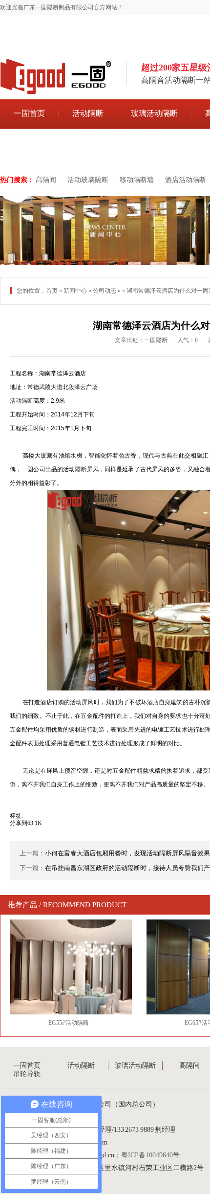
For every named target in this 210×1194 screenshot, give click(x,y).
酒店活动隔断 (185, 180)
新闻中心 (75, 290)
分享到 (18, 823)
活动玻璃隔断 (87, 180)
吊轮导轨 (29, 143)
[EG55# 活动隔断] (68, 966)
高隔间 (46, 180)
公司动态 (104, 290)
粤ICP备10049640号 (150, 1155)
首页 (52, 290)
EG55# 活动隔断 (68, 1022)
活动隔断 (88, 113)
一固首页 (29, 113)
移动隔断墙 (137, 180)
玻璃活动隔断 (154, 113)
